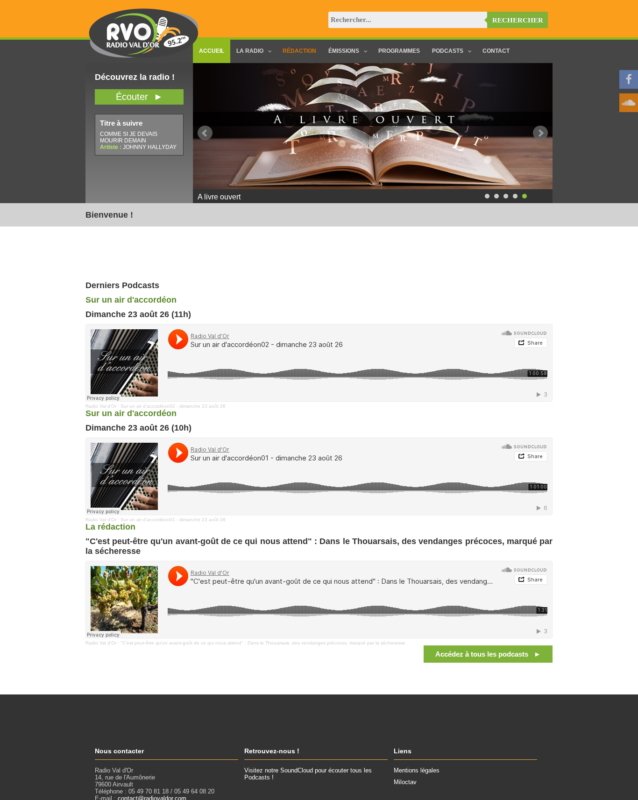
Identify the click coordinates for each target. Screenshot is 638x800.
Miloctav (405, 782)
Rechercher (517, 20)
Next (540, 133)
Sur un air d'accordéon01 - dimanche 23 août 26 (173, 519)
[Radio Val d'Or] (143, 56)
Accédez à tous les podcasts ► (488, 654)
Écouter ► (139, 97)
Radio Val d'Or (100, 406)
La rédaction (110, 526)
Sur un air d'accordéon (131, 299)
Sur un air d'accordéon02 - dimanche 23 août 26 (173, 406)
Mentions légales (417, 770)
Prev (205, 133)
